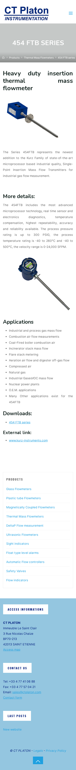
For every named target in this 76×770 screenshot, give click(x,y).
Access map (11, 649)
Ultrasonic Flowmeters (22, 535)
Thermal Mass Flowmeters (39, 57)
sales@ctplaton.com (26, 692)
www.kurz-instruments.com (28, 440)
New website (12, 729)
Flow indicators (17, 580)
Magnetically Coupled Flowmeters (30, 507)
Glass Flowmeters (18, 489)
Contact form (12, 697)
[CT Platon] (26, 13)
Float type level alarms (22, 553)
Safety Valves (16, 571)
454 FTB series (19, 422)
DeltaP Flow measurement (24, 525)
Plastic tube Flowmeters (23, 498)
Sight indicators (17, 543)
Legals (38, 751)
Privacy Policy (56, 751)
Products (14, 57)
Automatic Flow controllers (25, 562)
